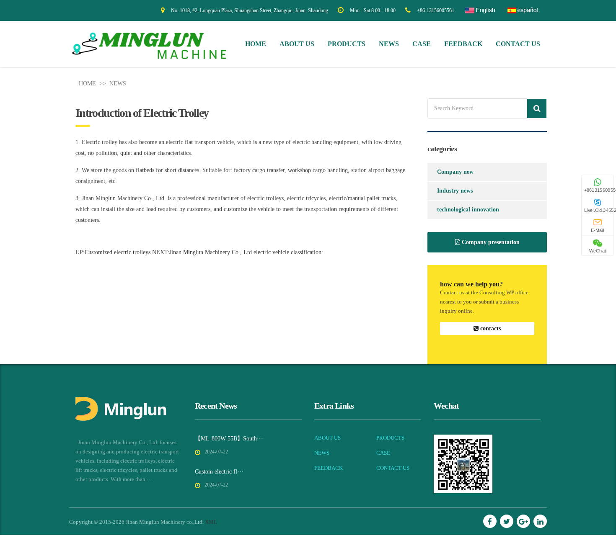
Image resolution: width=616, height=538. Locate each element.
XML (211, 522)
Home (255, 43)
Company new (455, 172)
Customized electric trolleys (117, 252)
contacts (490, 328)
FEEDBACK (463, 43)
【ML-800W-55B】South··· (229, 438)
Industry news (455, 191)
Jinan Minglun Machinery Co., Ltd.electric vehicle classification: (246, 252)
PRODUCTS (346, 43)
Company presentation (490, 242)
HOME (87, 83)
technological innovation (468, 209)
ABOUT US (297, 43)
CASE (421, 43)
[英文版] (480, 13)
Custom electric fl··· (219, 471)
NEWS (389, 43)
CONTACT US (518, 43)
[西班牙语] (522, 13)
